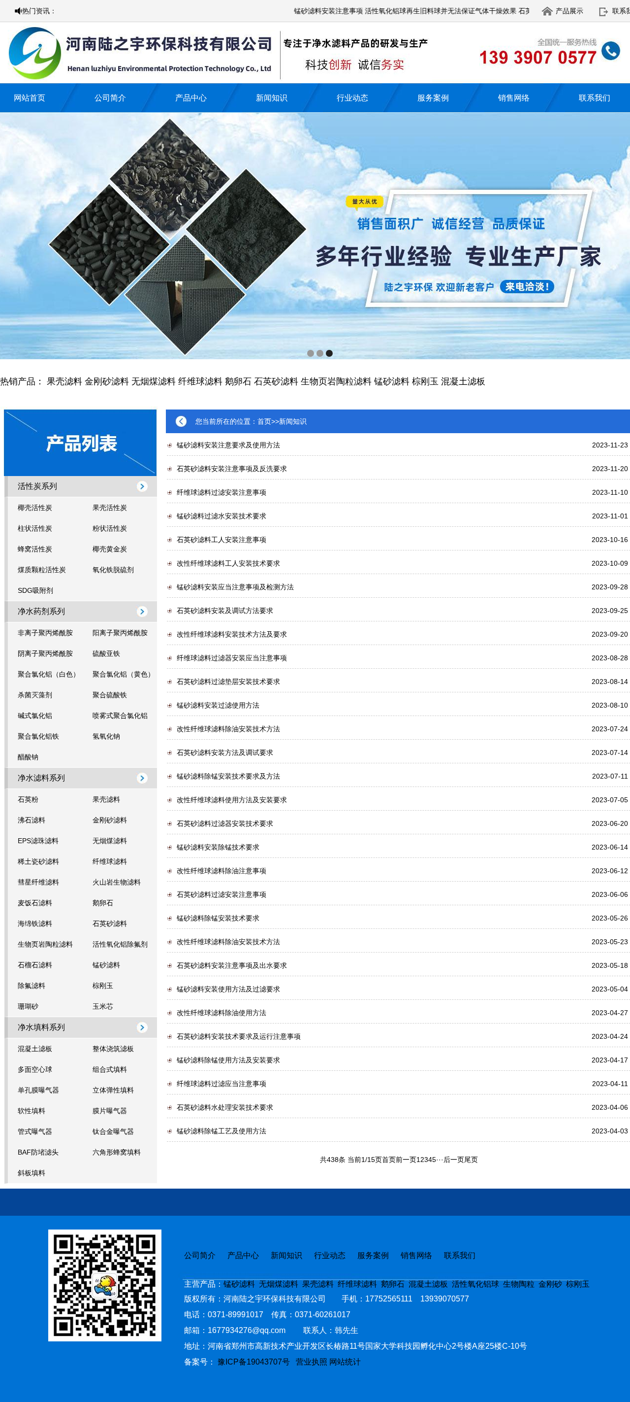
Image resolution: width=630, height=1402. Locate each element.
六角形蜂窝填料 (117, 1152)
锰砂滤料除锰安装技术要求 (218, 918)
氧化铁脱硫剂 (113, 570)
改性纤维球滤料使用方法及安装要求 (232, 800)
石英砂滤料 (276, 381)
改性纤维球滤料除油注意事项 (221, 871)
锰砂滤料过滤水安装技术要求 (221, 516)
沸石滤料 (31, 820)
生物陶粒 (519, 1284)
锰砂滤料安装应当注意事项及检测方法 (235, 587)
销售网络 (514, 98)
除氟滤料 (31, 986)
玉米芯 (103, 1006)
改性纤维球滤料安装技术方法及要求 (232, 634)
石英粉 (28, 799)
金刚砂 (550, 1284)
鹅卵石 (238, 381)
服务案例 (433, 98)
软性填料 (31, 1111)
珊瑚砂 (28, 1006)
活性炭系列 (37, 486)
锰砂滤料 (392, 381)
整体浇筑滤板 (113, 1049)
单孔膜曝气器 (38, 1090)
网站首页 (29, 98)
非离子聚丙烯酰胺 (45, 633)
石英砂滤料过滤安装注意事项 (221, 894)
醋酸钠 (28, 757)
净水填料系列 (41, 1027)
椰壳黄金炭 (110, 549)
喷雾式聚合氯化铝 (120, 715)
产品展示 (569, 11)
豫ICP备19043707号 (257, 1362)
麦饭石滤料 (35, 903)
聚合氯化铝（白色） (49, 674)
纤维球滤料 (200, 381)
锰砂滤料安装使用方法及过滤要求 (228, 989)
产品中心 (191, 98)
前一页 (406, 1159)
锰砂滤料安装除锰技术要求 (218, 847)
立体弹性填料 (113, 1090)
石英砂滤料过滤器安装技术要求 (225, 823)
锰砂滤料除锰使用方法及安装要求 (228, 1060)
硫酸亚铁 (106, 653)
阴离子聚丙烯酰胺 (45, 653)
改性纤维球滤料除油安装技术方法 (228, 729)
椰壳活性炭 (35, 508)
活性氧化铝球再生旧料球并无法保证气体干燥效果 (412, 11)
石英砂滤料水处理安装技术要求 (225, 1107)
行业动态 (352, 98)
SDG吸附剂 (35, 590)
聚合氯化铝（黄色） (124, 674)
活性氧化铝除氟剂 (120, 944)
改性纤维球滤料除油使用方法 (221, 1013)
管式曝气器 (35, 1131)
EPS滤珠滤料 (38, 841)
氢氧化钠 (106, 736)
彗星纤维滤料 (38, 882)
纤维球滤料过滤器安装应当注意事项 (232, 658)
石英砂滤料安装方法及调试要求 (225, 752)
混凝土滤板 (463, 381)
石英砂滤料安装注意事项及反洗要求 (232, 469)
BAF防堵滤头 (38, 1152)
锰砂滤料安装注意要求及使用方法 (228, 445)
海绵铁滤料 (35, 923)
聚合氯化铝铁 (38, 736)
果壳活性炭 (110, 508)
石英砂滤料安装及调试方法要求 (225, 611)
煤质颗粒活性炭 (42, 570)
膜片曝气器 (110, 1111)
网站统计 (345, 1362)
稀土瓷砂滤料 (38, 861)
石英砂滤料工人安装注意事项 (221, 540)
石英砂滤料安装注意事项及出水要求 (232, 965)
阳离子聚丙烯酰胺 (120, 633)
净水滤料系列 (41, 778)
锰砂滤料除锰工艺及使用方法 (221, 1131)
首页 (264, 421)
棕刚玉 (425, 381)
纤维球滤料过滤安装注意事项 (221, 492)
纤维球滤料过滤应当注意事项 (221, 1084)
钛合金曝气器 (113, 1131)
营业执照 (311, 1362)
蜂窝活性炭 (35, 549)
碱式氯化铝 (35, 715)
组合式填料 (110, 1069)
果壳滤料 (64, 381)
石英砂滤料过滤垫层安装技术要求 (228, 681)
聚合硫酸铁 (110, 695)
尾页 (471, 1159)
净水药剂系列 (41, 611)
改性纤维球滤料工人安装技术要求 (228, 563)
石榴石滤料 (35, 965)
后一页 (453, 1159)
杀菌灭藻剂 (35, 695)
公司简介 (110, 98)
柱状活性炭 (35, 528)
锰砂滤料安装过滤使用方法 (218, 705)
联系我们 (594, 98)
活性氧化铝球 (475, 1284)
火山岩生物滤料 (117, 882)
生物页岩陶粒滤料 (336, 381)
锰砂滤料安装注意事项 (300, 11)
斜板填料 (31, 1173)
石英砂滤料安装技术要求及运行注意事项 (239, 1036)
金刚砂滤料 (107, 381)
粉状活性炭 (110, 528)
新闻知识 (271, 98)
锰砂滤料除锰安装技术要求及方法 (228, 776)
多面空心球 (35, 1069)
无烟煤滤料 (153, 381)
